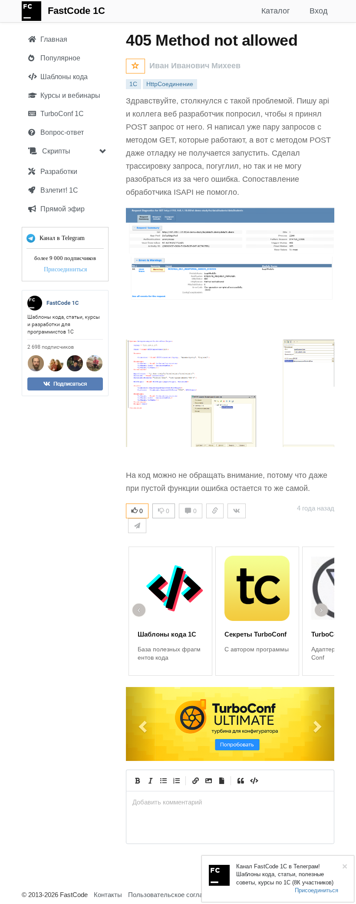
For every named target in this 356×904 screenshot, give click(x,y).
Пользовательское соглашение (175, 894)
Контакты (108, 894)
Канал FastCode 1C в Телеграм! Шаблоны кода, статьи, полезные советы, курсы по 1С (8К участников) (284, 874)
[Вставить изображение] (208, 780)
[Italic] (150, 780)
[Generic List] (163, 780)
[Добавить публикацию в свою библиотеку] (135, 66)
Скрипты (55, 151)
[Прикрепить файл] (221, 780)
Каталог (275, 11)
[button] (141, 724)
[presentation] (230, 802)
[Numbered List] (176, 780)
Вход (319, 11)
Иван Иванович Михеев (195, 65)
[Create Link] (195, 780)
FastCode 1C (76, 10)
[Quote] (240, 780)
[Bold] (137, 780)
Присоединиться (65, 269)
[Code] (253, 780)
